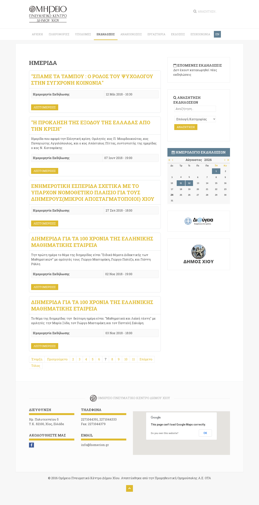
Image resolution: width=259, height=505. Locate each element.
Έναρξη (36, 359)
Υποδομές (83, 34)
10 (125, 359)
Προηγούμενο (57, 359)
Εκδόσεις (178, 34)
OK (205, 433)
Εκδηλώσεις (106, 34)
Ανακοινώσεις (131, 34)
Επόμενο (146, 359)
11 (133, 359)
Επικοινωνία (200, 34)
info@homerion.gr (95, 445)
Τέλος (35, 366)
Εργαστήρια (156, 34)
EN (217, 34)
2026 (208, 160)
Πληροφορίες (59, 34)
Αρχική (37, 34)
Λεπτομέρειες (45, 107)
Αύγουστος (194, 160)
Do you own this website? (164, 433)
